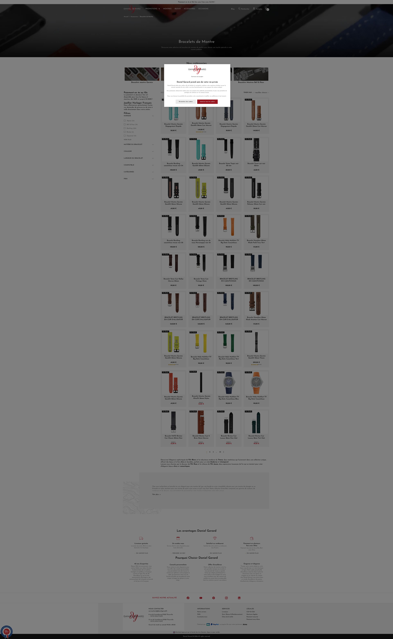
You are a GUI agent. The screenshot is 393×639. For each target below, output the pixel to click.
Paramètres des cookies (186, 101)
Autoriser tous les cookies (207, 101)
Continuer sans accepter (197, 76)
